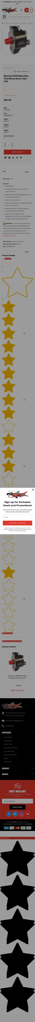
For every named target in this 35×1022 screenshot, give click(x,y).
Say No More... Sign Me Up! (17, 523)
